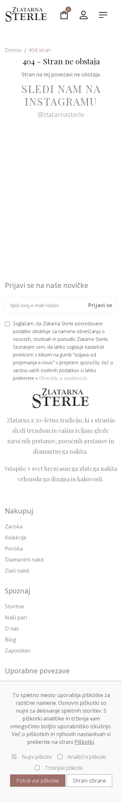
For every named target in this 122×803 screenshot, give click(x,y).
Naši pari (16, 617)
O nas (12, 628)
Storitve (14, 606)
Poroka (14, 548)
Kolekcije (15, 537)
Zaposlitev (17, 650)
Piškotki (84, 741)
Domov (13, 50)
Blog (10, 639)
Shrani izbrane (89, 780)
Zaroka (13, 526)
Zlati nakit (17, 570)
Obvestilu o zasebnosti (63, 378)
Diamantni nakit (24, 559)
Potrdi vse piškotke (37, 780)
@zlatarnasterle (61, 114)
